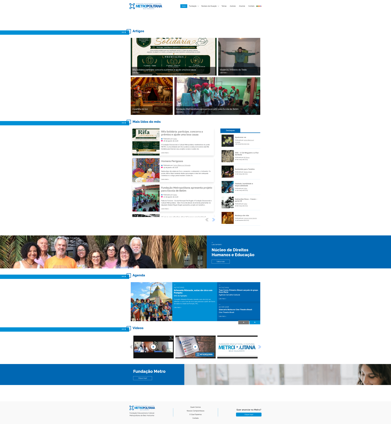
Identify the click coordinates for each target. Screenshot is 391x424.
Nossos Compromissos (195, 411)
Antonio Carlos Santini (250, 218)
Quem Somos (195, 407)
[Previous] (207, 220)
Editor (175, 139)
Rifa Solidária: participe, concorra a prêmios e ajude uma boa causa (182, 133)
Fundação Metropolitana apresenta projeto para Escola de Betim (186, 189)
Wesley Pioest (248, 172)
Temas (224, 6)
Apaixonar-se (240, 137)
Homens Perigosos (172, 161)
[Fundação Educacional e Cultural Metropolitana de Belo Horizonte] (146, 6)
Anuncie (242, 6)
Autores (233, 6)
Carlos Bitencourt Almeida (181, 165)
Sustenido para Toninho (245, 169)
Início (184, 6)
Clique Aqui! (142, 378)
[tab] (230, 131)
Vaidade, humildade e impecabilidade (244, 185)
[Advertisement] (195, 19)
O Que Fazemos (195, 414)
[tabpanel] (240, 180)
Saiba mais (221, 262)
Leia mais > (165, 153)
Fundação (193, 6)
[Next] (213, 220)
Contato (251, 6)
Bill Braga (246, 157)
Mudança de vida (242, 215)
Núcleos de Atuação (209, 6)
